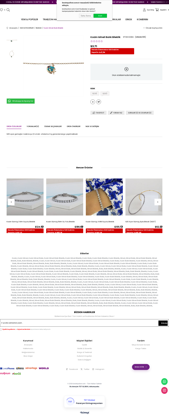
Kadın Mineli (23, 258)
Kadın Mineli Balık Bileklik (54, 258)
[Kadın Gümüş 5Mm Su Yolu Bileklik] (64, 197)
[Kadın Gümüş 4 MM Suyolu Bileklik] (104, 197)
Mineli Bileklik (38, 263)
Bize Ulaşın (28, 356)
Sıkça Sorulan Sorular (141, 345)
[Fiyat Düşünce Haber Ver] (92, 101)
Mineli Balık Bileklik (143, 258)
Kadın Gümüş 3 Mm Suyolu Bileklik (21, 221)
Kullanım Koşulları (84, 356)
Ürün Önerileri (73, 126)
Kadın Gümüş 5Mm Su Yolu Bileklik (60, 221)
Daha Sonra (86, 16)
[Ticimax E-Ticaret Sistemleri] (84, 413)
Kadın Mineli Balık (36, 258)
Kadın (14, 258)
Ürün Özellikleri (14, 126)
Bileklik (36, 260)
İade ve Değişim (92, 126)
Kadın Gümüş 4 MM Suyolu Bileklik (100, 221)
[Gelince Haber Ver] (98, 101)
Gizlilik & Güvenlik (84, 348)
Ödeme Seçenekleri (53, 126)
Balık (19, 260)
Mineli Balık (130, 258)
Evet (100, 16)
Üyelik (84, 345)
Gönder (164, 323)
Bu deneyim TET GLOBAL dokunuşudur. (84, 387)
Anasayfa (28, 345)
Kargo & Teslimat (84, 352)
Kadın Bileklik (114, 258)
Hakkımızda (28, 348)
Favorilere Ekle (42, 227)
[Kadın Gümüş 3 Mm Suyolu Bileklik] (25, 197)
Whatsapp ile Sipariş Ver (22, 101)
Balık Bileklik (27, 260)
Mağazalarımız (28, 352)
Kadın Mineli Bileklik (73, 258)
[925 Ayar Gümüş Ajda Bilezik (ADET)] (143, 197)
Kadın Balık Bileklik (100, 258)
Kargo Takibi (140, 348)
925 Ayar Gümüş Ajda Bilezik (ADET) (140, 221)
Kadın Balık (87, 258)
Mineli (122, 258)
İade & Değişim (84, 360)
